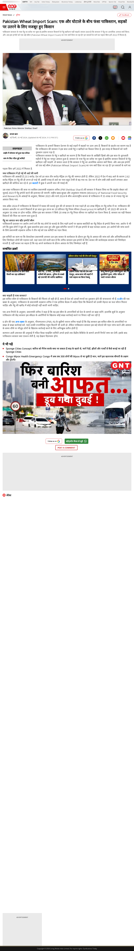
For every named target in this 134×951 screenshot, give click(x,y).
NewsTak (97, 2)
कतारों (35, 183)
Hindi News (7, 15)
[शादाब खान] (5, 136)
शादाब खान (14, 134)
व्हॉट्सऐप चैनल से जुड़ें (74, 441)
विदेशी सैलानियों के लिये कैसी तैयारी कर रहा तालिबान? (18, 273)
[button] (65, 288)
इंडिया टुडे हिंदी (87, 2)
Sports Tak (112, 2)
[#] (100, 137)
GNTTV (25, 2)
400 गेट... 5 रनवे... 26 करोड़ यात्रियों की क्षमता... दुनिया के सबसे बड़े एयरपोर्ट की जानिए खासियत (51, 274)
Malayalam (55, 2)
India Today (46, 2)
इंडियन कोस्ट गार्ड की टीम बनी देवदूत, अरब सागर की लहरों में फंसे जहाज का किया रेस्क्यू (81, 274)
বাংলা (31, 2)
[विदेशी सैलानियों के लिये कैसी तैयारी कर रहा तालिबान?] (20, 262)
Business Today (67, 2)
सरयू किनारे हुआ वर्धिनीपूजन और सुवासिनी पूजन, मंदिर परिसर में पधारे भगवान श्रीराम (114, 274)
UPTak (104, 2)
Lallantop (78, 2)
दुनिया (18, 15)
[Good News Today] (12, 9)
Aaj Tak (36, 2)
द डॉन (120, 298)
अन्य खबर (19, 321)
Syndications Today (90, 948)
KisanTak (121, 2)
